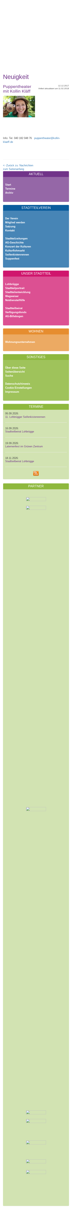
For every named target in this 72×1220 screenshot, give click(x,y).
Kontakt (10, 230)
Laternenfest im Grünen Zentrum (24, 446)
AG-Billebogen (14, 316)
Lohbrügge (12, 284)
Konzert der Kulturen (18, 246)
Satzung (10, 226)
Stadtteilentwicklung (17, 292)
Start (8, 184)
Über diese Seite (15, 367)
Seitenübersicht (15, 371)
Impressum (12, 391)
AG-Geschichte (14, 242)
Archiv (9, 192)
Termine (10, 188)
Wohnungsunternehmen (20, 341)
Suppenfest (12, 258)
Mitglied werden (15, 222)
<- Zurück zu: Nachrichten (18, 165)
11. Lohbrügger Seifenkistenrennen (25, 417)
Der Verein (11, 218)
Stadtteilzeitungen (16, 238)
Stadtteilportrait (14, 288)
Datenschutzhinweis (17, 383)
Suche (9, 375)
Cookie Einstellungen (18, 387)
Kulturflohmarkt (15, 250)
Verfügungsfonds (15, 312)
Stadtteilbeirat (13, 308)
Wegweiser (12, 296)
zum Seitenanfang (13, 169)
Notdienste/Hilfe (15, 300)
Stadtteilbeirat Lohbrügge (19, 431)
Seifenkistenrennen (17, 254)
